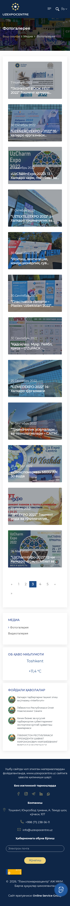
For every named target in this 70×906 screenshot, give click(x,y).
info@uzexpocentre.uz (38, 830)
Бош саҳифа (11, 36)
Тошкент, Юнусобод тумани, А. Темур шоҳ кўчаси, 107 (37, 812)
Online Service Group (47, 895)
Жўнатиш (35, 860)
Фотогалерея (19, 627)
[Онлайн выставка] (61, 889)
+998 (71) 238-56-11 (37, 822)
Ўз (63, 9)
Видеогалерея (18, 633)
